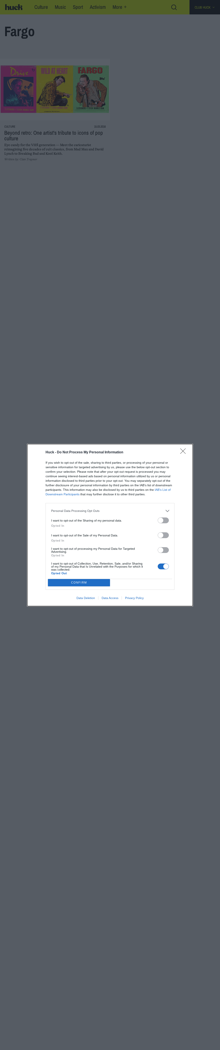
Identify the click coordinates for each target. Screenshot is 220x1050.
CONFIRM (79, 582)
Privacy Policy (134, 598)
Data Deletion (85, 598)
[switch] (163, 520)
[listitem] (110, 511)
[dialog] (110, 525)
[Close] (184, 452)
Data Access (110, 598)
